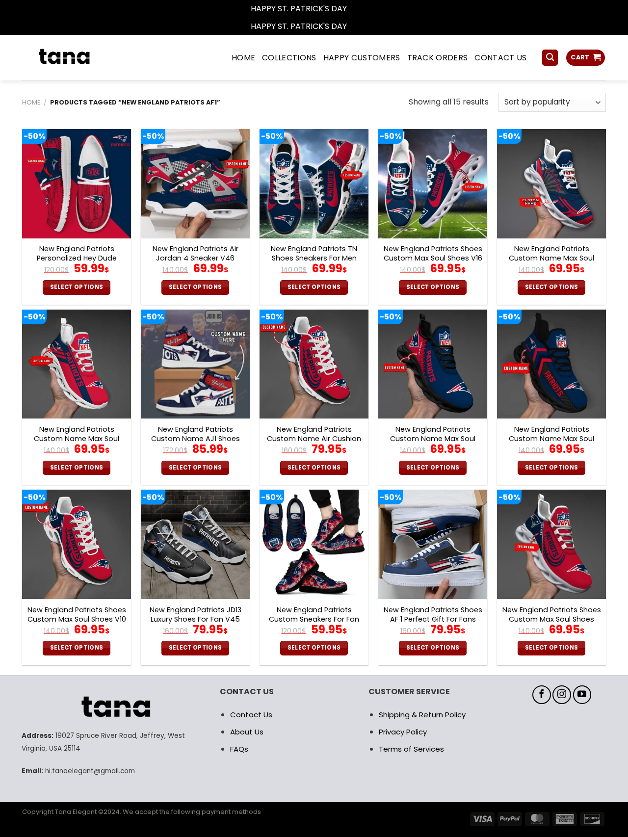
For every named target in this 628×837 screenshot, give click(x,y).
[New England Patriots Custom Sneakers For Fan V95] (314, 544)
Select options (77, 287)
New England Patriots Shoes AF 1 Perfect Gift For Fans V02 (433, 619)
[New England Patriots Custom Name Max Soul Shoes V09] (551, 183)
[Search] (550, 58)
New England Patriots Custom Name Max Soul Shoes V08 (551, 438)
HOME (243, 57)
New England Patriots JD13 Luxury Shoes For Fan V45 (195, 614)
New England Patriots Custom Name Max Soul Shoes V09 (551, 258)
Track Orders (437, 57)
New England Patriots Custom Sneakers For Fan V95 (314, 619)
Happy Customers (361, 57)
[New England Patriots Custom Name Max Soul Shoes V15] (432, 364)
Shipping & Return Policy (422, 714)
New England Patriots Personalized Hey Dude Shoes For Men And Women (76, 258)
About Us (246, 732)
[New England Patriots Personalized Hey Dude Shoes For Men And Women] (76, 183)
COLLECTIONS (289, 57)
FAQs (239, 749)
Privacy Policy (403, 732)
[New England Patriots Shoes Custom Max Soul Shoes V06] (551, 544)
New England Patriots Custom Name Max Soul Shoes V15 (432, 438)
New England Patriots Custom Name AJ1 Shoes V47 (195, 438)
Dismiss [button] (363, 8)
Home (31, 102)
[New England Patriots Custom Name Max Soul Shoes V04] (76, 364)
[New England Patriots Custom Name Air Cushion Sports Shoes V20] (314, 364)
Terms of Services (411, 749)
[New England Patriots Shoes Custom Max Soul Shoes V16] (432, 183)
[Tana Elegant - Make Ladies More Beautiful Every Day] (86, 57)
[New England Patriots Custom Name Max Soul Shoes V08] (551, 364)
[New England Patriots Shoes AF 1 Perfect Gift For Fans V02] (432, 544)
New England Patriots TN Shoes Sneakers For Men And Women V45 (314, 258)
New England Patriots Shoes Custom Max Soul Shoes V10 (76, 614)
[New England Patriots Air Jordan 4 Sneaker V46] (195, 183)
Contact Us (251, 714)
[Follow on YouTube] (582, 694)
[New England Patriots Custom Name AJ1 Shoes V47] (195, 364)
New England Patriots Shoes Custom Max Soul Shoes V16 (433, 253)
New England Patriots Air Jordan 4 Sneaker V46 (195, 253)
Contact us (500, 57)
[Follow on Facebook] (541, 694)
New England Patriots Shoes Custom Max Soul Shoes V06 (551, 619)
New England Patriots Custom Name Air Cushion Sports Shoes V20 (314, 438)
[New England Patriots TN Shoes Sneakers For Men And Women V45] (314, 183)
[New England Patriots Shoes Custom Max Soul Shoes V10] (76, 544)
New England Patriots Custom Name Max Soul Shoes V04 (76, 438)
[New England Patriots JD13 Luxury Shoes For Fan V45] (195, 544)
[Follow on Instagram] (561, 694)
